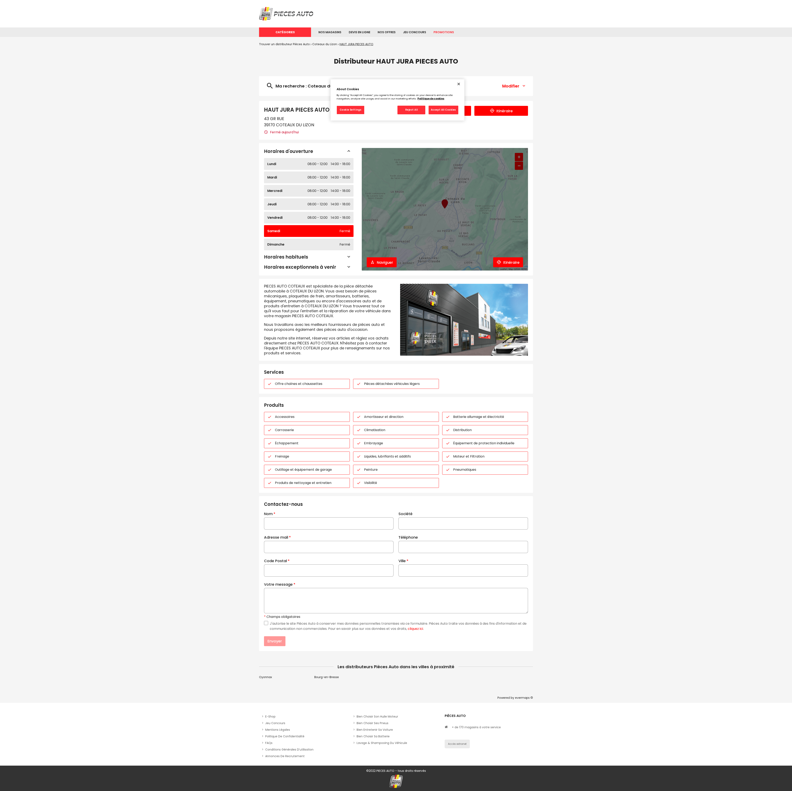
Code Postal (275, 560)
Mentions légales (277, 730)
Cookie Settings (351, 109)
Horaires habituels (286, 257)
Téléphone (408, 537)
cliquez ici (415, 628)
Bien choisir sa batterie (373, 736)
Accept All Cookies (443, 109)
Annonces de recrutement (285, 756)
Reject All (411, 109)
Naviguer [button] (385, 262)
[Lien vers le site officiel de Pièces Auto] (287, 13)
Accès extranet (457, 744)
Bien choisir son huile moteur (377, 716)
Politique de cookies (430, 98)
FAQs (268, 743)
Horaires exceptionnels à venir (300, 267)
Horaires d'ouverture (288, 151)
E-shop (270, 716)
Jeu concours (275, 723)
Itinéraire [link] (504, 111)
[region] (397, 100)
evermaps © (524, 698)
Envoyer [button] (275, 641)
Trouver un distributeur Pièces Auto (284, 44)
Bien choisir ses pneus (372, 723)
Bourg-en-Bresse (326, 677)
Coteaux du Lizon (324, 44)
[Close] (458, 84)
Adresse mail (276, 537)
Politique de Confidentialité (284, 736)
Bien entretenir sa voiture (375, 730)
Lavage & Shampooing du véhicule (382, 743)
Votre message (278, 584)
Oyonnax (265, 677)
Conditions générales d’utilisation (289, 749)
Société (405, 513)
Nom (268, 513)
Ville (402, 560)
